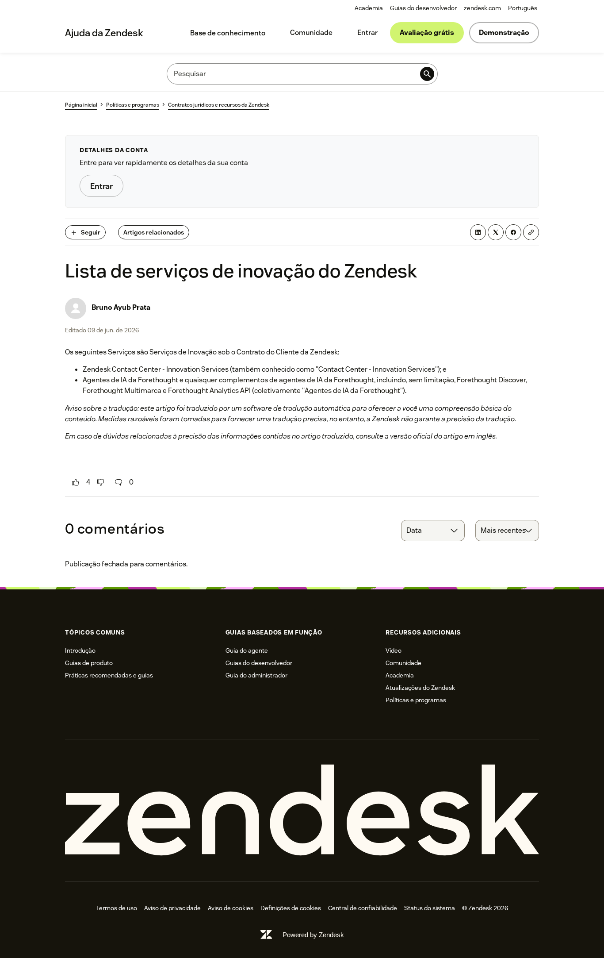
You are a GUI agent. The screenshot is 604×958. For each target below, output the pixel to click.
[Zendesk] (302, 810)
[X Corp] (496, 232)
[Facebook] (513, 232)
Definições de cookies (290, 908)
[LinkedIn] (478, 232)
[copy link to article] (531, 232)
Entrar (367, 32)
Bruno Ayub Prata (121, 307)
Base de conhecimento (227, 33)
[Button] (75, 482)
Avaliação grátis (427, 32)
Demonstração (504, 32)
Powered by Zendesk (313, 934)
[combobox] (433, 530)
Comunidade (311, 32)
